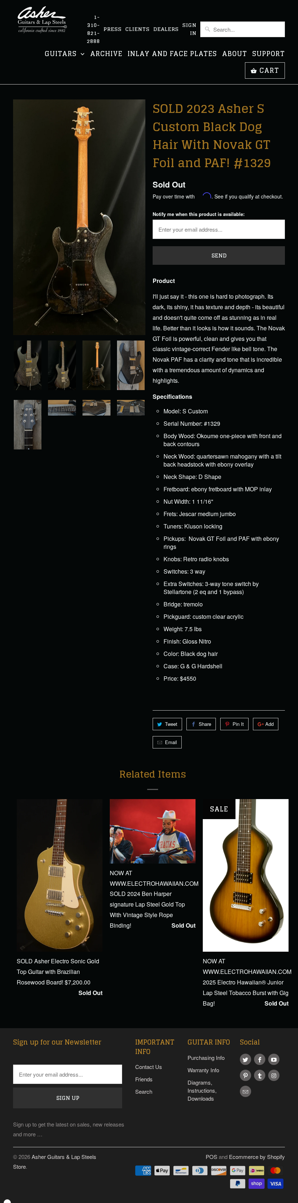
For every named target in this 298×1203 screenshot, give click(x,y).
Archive (106, 54)
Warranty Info (203, 1070)
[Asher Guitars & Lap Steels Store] (44, 23)
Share (205, 723)
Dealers (166, 29)
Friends (144, 1079)
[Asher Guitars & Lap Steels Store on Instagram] (273, 1075)
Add (269, 723)
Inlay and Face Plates (172, 54)
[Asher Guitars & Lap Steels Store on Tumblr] (259, 1075)
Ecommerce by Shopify (257, 1156)
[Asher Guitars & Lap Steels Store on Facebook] (259, 1059)
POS (211, 1156)
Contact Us (148, 1066)
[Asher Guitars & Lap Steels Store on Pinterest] (245, 1075)
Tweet (171, 723)
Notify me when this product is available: (199, 214)
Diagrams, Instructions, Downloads (202, 1090)
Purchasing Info (206, 1057)
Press (113, 29)
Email (171, 742)
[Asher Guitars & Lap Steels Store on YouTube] (273, 1059)
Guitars (62, 54)
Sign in (189, 29)
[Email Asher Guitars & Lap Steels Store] (245, 1091)
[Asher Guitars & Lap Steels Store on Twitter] (245, 1059)
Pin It (238, 723)
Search (143, 1091)
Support (268, 54)
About (234, 54)
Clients (137, 29)
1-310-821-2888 (93, 29)
